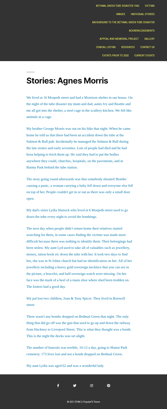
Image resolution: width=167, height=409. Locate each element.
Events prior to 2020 (115, 55)
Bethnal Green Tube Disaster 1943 (117, 5)
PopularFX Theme (92, 401)
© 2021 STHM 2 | (75, 401)
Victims (150, 5)
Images (120, 14)
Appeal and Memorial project (119, 38)
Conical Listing (106, 47)
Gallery (149, 38)
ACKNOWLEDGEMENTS (142, 30)
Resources (128, 47)
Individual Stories (143, 14)
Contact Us (147, 47)
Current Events (144, 55)
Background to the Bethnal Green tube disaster (123, 22)
